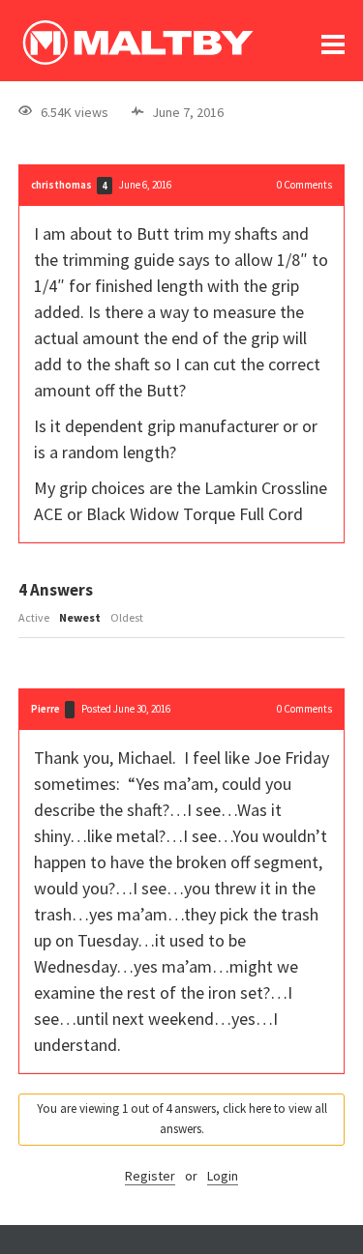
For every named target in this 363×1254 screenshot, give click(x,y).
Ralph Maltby (137, 42)
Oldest (126, 617)
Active (33, 617)
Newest (80, 617)
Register (150, 1175)
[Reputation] (70, 709)
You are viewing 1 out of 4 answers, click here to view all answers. (182, 1118)
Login (222, 1175)
